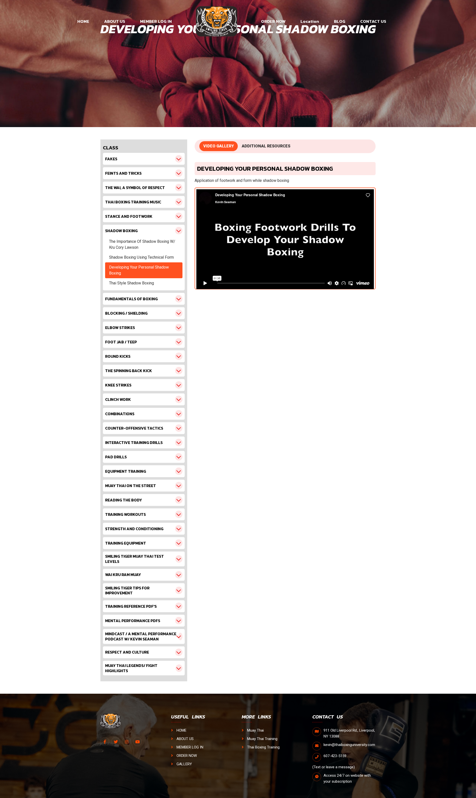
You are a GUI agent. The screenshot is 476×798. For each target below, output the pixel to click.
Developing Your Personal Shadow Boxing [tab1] (139, 270)
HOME (83, 21)
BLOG (339, 21)
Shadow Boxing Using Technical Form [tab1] (141, 257)
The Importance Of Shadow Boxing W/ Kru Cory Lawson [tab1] (142, 244)
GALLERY (184, 764)
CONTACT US (373, 21)
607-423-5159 (335, 756)
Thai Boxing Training (263, 747)
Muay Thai (255, 730)
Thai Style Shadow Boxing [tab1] (131, 283)
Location (309, 21)
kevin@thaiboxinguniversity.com (349, 745)
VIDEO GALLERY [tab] (218, 146)
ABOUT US (114, 21)
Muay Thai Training (261, 739)
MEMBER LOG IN (156, 21)
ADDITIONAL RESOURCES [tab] (266, 146)
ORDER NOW (273, 21)
